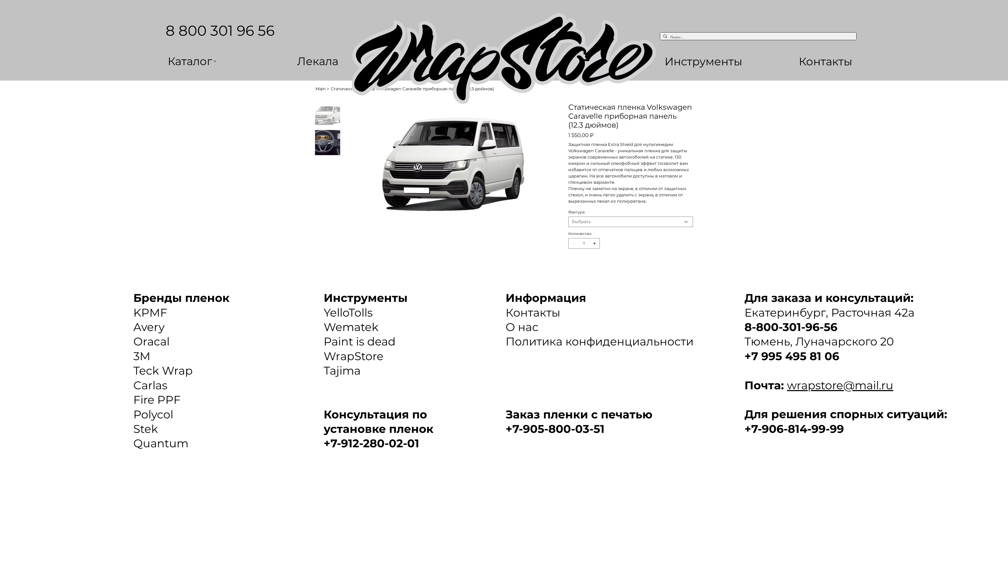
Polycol (153, 414)
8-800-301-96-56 (790, 327)
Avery (149, 327)
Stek (145, 429)
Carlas (150, 385)
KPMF (150, 312)
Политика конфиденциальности (600, 341)
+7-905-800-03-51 (555, 429)
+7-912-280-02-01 (371, 443)
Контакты (533, 312)
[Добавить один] (594, 243)
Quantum (160, 443)
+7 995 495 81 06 (791, 356)
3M (141, 356)
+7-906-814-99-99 (794, 429)
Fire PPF (157, 400)
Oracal (151, 341)
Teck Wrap (163, 370)
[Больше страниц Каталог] (215, 61)
